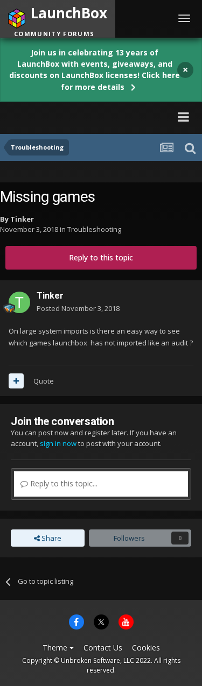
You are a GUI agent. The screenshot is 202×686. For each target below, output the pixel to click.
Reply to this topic (101, 257)
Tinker (22, 219)
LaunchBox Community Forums (81, 116)
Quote (43, 381)
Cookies (146, 647)
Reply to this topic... (62, 483)
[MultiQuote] (16, 380)
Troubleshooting (94, 229)
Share (50, 538)
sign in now (58, 443)
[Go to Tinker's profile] (19, 302)
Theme (56, 647)
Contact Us (102, 647)
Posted (78, 308)
